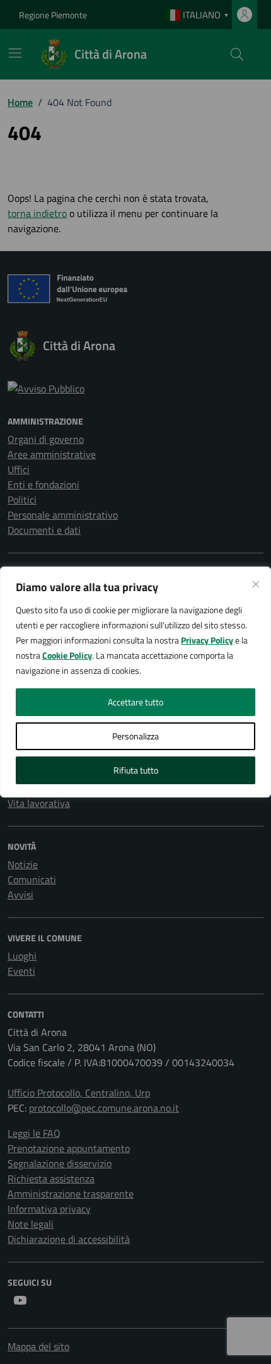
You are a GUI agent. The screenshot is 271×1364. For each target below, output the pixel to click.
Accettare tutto (135, 701)
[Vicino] (256, 584)
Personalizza (135, 736)
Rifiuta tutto (135, 770)
